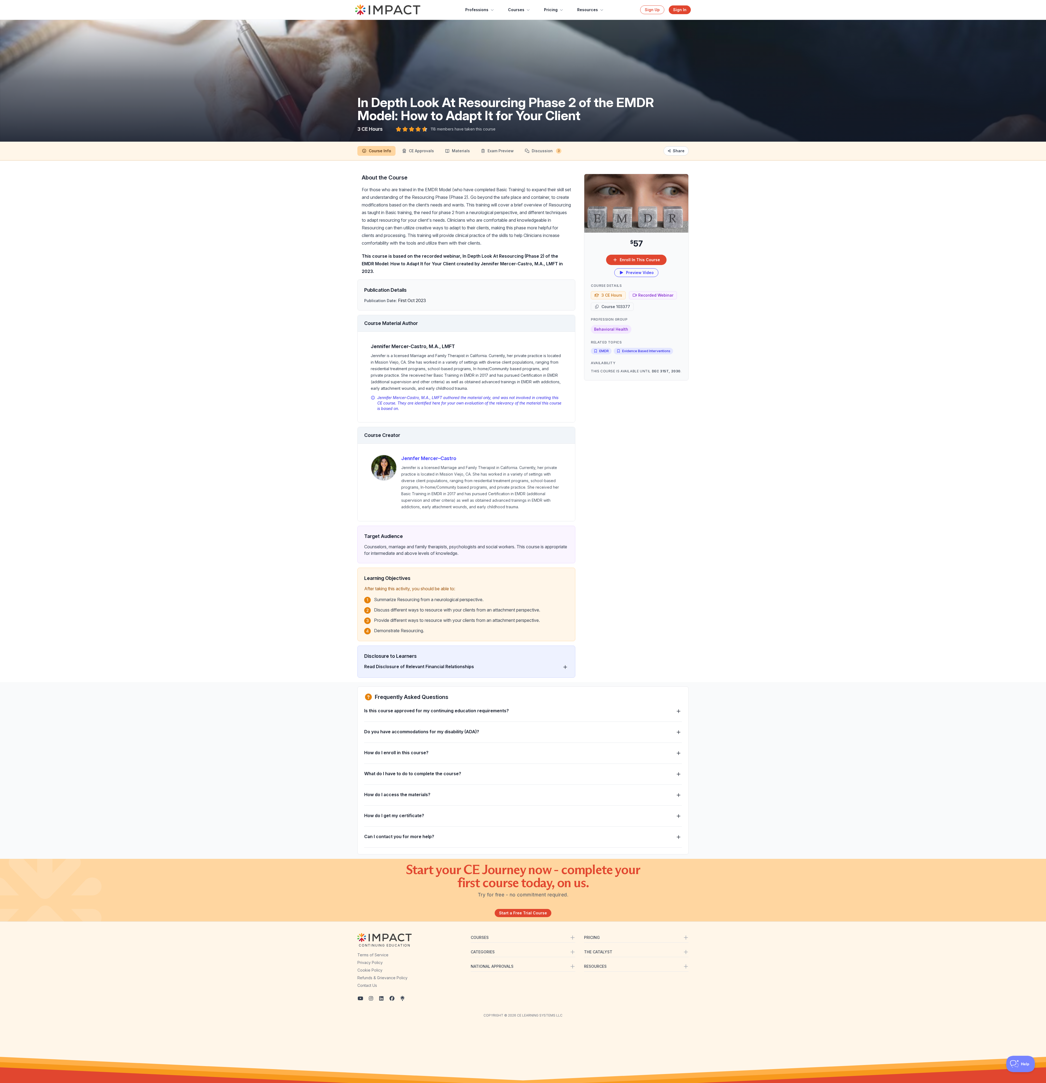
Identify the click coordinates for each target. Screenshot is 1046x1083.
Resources (587, 9)
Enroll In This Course (640, 259)
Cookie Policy (369, 970)
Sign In (679, 9)
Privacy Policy (370, 962)
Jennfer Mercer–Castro (428, 458)
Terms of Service (372, 955)
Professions (476, 9)
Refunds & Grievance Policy (382, 977)
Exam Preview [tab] (501, 150)
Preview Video (640, 272)
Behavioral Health (611, 329)
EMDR (604, 351)
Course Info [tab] (380, 150)
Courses (516, 9)
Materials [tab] (461, 150)
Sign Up (652, 9)
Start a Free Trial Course (523, 913)
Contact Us (367, 985)
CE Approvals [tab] (421, 150)
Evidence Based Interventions (646, 351)
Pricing (551, 9)
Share (679, 150)
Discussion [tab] (546, 150)
